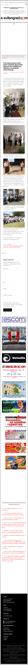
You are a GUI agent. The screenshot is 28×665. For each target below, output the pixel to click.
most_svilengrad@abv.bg (9, 621)
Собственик (6, 628)
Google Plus (5, 636)
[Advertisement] (14, 40)
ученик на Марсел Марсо (14, 247)
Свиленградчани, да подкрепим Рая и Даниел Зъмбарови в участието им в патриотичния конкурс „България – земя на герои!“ (13, 542)
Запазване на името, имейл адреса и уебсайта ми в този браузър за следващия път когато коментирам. (12, 304)
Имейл (5, 288)
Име (4, 282)
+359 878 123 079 (8, 616)
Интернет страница (7, 295)
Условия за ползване (8, 631)
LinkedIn (5, 639)
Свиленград (6, 247)
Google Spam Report (21, 660)
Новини (9, 244)
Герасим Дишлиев (13, 245)
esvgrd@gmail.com (8, 622)
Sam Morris (6, 530)
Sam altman (6, 535)
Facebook (5, 638)
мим (19, 245)
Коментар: (5, 268)
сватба (21, 245)
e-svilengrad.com (9, 645)
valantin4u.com (18, 661)
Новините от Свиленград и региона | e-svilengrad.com (14, 8)
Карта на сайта (6, 629)
